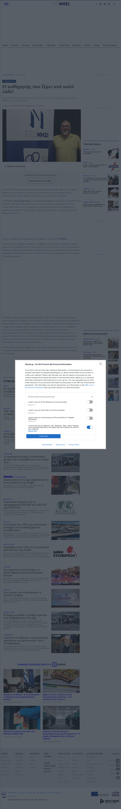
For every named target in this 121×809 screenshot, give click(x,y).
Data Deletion (47, 445)
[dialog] (60, 404)
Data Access (60, 445)
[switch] (90, 401)
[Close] (101, 364)
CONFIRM (43, 436)
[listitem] (60, 396)
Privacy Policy (74, 445)
